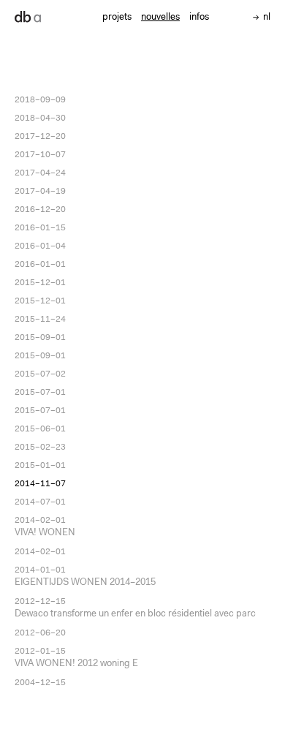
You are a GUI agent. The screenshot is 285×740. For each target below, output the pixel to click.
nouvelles (160, 17)
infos (199, 17)
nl (266, 17)
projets (117, 17)
